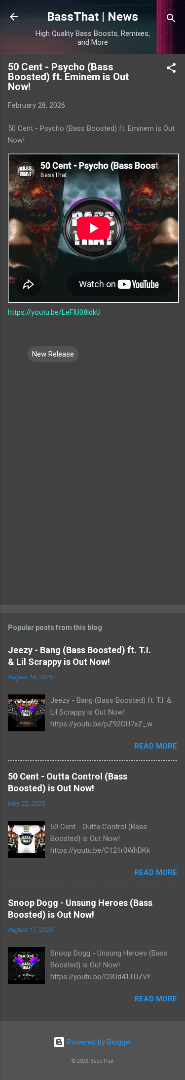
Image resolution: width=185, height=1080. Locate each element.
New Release (53, 354)
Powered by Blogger (98, 1042)
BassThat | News (92, 17)
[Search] (171, 20)
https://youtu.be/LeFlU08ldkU (54, 312)
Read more (155, 746)
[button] (171, 69)
